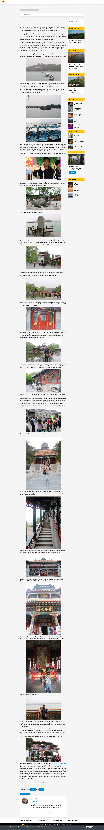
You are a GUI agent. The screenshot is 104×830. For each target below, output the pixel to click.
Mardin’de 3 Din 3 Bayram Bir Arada (40, 810)
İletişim (63, 824)
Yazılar (44, 1)
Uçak (63, 1)
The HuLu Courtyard (54, 774)
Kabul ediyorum (90, 827)
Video (49, 1)
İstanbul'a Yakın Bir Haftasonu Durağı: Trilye (42, 812)
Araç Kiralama (70, 1)
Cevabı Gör (72, 172)
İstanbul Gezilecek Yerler (73, 820)
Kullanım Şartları (48, 824)
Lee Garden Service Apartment (58, 763)
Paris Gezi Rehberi (42, 820)
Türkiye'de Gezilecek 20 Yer (26, 820)
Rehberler (38, 1)
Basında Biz (68, 824)
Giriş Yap (33, 789)
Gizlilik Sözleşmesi (56, 824)
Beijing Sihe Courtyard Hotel (26, 770)
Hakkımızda (41, 824)
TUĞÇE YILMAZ (28, 20)
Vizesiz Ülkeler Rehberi (57, 820)
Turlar (58, 1)
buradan (52, 776)
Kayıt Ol (41, 789)
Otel (54, 1)
